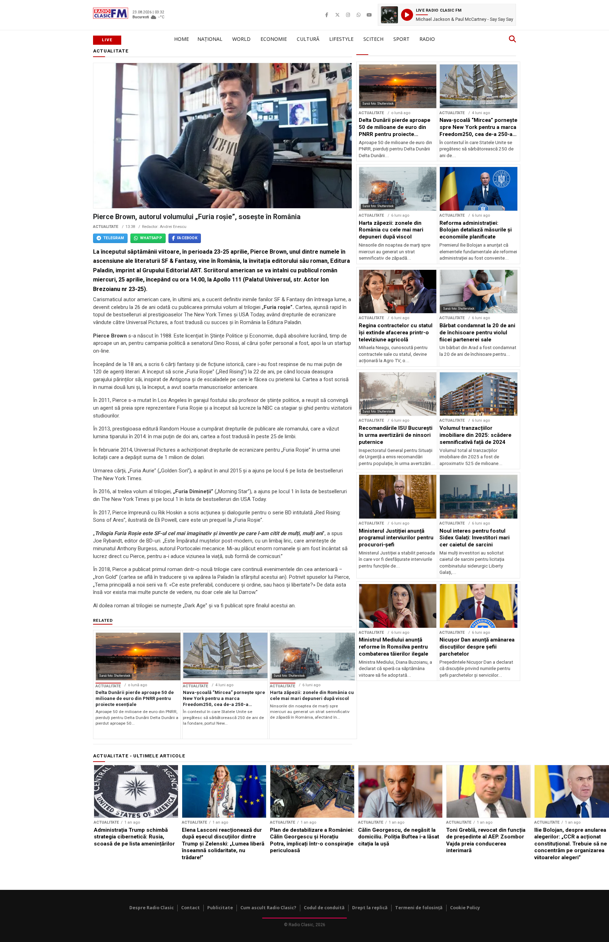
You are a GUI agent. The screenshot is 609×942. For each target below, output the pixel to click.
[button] (447, 15)
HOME (181, 39)
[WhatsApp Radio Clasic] (358, 15)
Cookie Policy (465, 908)
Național (209, 39)
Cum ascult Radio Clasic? (268, 908)
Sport (401, 39)
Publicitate (220, 908)
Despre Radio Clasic (151, 908)
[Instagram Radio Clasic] (348, 15)
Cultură (308, 39)
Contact (190, 908)
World (241, 39)
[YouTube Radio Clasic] (369, 15)
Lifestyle (341, 39)
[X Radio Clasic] (337, 15)
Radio (427, 39)
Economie (273, 39)
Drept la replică (370, 908)
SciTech (373, 39)
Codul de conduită (324, 908)
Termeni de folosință (419, 908)
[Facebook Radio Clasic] (327, 15)
